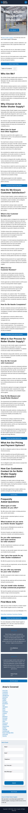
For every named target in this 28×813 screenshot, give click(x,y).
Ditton (3, 721)
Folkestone (5, 711)
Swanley (4, 736)
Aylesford (4, 719)
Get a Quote (13, 30)
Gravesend (5, 723)
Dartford (4, 727)
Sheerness (5, 697)
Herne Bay (3, 614)
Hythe (3, 708)
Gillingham (5, 706)
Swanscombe (5, 726)
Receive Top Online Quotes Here (14, 438)
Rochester (4, 718)
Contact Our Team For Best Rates (14, 185)
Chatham (4, 713)
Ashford (4, 700)
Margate (4, 698)
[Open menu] (25, 2)
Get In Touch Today (14, 63)
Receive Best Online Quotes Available (14, 334)
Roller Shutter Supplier (7, 37)
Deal (3, 705)
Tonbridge (4, 729)
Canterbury (9, 614)
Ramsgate (4, 702)
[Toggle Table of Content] (14, 69)
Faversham (15, 614)
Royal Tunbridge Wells (7, 732)
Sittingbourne (5, 695)
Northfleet (4, 724)
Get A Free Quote (14, 680)
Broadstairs (5, 703)
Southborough (5, 731)
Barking (20, 614)
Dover (3, 710)
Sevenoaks (5, 734)
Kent (3, 714)
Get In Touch (14, 791)
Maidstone (4, 716)
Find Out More (14, 494)
